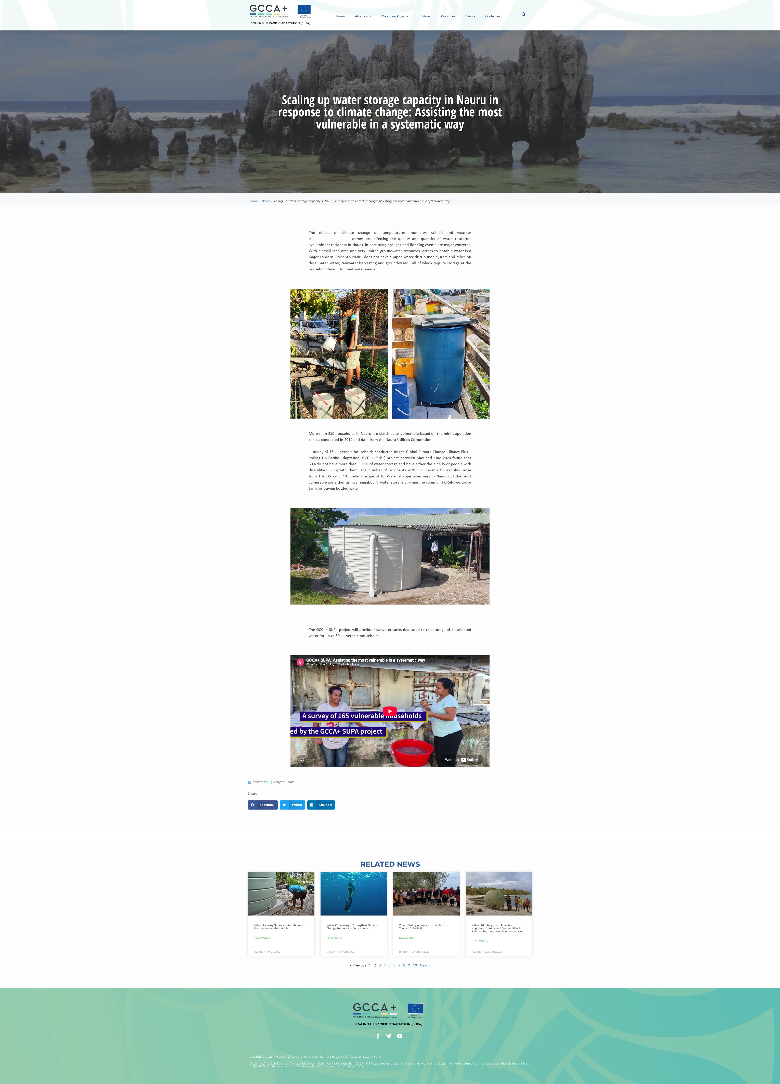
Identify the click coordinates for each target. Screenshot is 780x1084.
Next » (425, 965)
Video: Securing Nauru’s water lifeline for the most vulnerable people (280, 926)
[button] (263, 805)
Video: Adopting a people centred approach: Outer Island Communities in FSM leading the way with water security (497, 928)
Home (340, 16)
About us (361, 16)
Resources (448, 16)
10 (415, 965)
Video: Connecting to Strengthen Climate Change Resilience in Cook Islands (352, 926)
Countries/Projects (395, 16)
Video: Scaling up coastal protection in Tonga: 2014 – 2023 (423, 926)
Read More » (262, 937)
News (426, 16)
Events (470, 16)
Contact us (492, 16)
